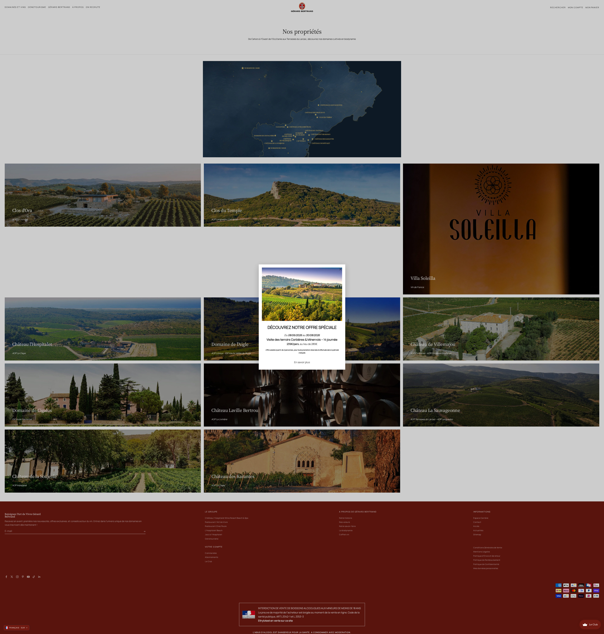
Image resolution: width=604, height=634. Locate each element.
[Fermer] (340, 269)
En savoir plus (302, 362)
